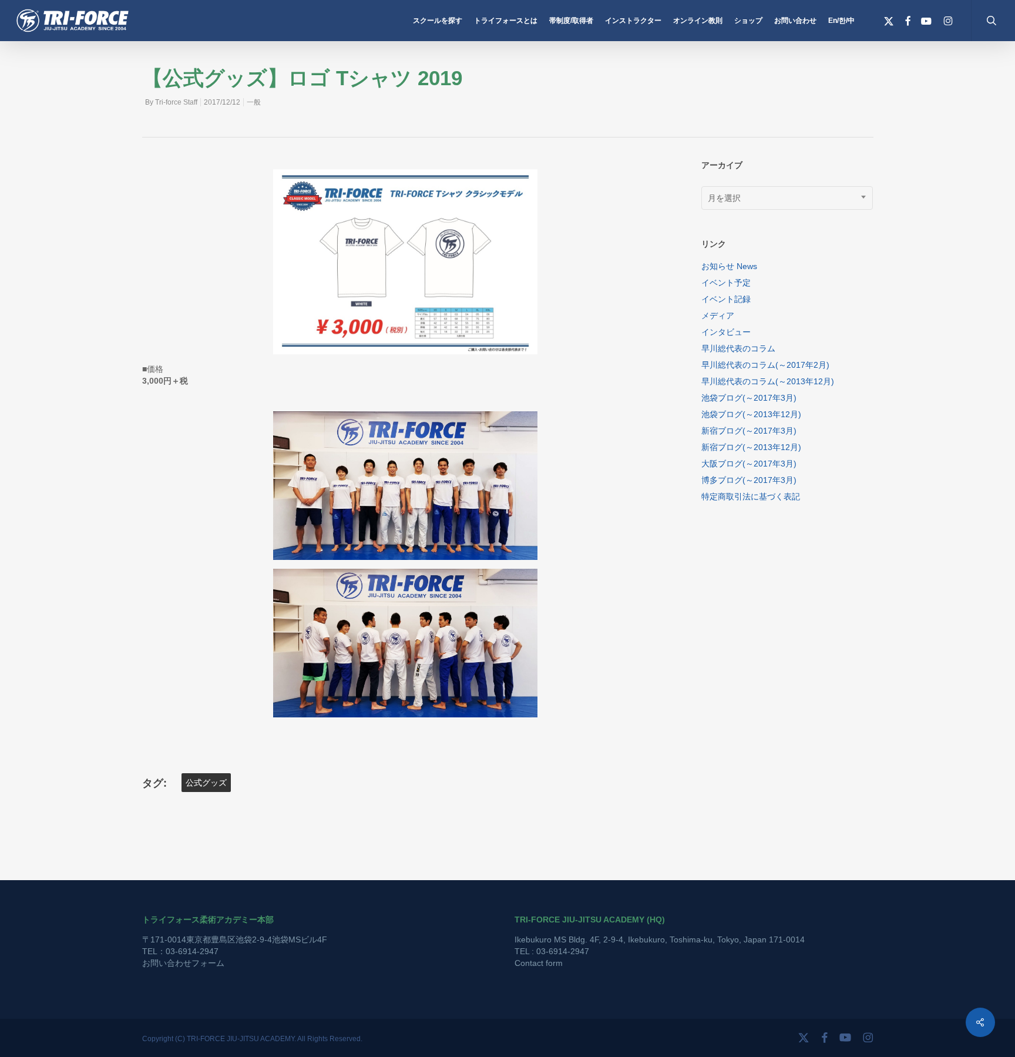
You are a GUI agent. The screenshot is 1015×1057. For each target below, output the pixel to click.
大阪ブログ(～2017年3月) (748, 463)
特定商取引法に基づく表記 (750, 496)
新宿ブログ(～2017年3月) (748, 430)
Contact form (539, 963)
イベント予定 (726, 282)
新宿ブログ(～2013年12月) (751, 447)
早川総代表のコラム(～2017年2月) (765, 365)
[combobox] (787, 198)
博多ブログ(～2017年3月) (748, 480)
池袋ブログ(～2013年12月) (751, 414)
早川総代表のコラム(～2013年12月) (767, 381)
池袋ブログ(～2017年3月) (748, 397)
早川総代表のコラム (738, 348)
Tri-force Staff (176, 102)
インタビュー (726, 332)
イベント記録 (726, 299)
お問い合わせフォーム (183, 963)
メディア (717, 315)
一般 (254, 102)
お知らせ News (729, 266)
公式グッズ (206, 782)
